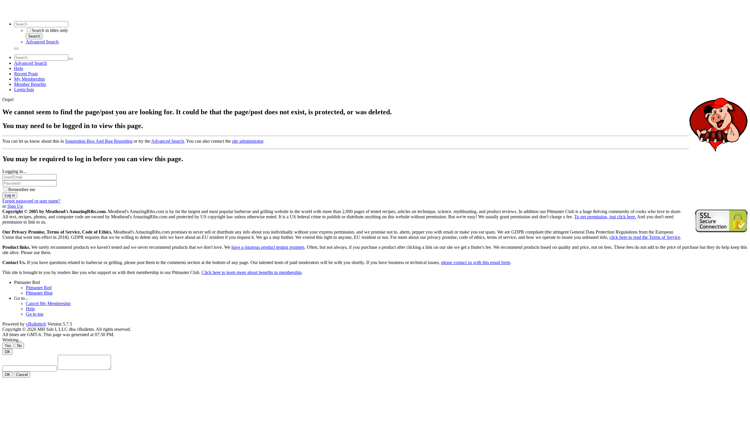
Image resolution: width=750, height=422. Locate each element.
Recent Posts (26, 73)
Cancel (22, 374)
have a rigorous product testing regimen (267, 247)
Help (18, 68)
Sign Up (15, 206)
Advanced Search (42, 41)
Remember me (21, 189)
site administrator (247, 141)
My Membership (29, 78)
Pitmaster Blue (39, 292)
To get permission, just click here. (605, 216)
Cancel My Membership (48, 303)
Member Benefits (30, 84)
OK (7, 352)
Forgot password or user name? (31, 200)
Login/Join (24, 89)
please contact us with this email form (475, 262)
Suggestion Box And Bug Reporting (98, 141)
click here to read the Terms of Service (644, 237)
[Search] (16, 49)
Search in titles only (50, 30)
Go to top (34, 314)
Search (34, 36)
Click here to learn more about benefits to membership (251, 272)
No (19, 345)
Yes (8, 345)
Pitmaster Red (27, 282)
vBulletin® (36, 323)
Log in (10, 195)
